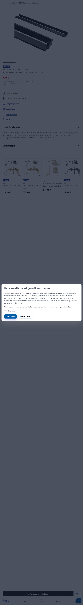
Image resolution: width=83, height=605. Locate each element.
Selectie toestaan (25, 316)
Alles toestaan (10, 316)
